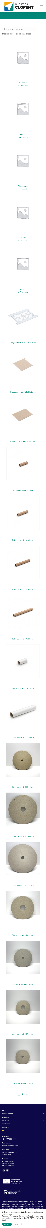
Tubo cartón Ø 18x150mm (23, 589)
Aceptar (6, 1224)
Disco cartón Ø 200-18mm (23, 787)
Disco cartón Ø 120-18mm (23, 1083)
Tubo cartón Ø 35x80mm (23, 688)
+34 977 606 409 (9, 1139)
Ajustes (17, 1224)
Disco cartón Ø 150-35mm (23, 935)
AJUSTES (30, 1218)
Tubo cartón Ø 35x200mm (23, 738)
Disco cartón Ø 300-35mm (23, 886)
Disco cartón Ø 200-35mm (23, 836)
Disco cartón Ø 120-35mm (23, 1034)
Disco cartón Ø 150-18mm (23, 984)
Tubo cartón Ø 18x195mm (23, 639)
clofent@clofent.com (10, 1145)
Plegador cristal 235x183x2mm (23, 343)
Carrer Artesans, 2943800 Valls (9, 1153)
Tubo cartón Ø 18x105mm (23, 540)
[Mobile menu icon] (41, 6)
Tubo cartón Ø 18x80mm (23, 491)
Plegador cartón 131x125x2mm (23, 392)
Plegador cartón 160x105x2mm (23, 441)
